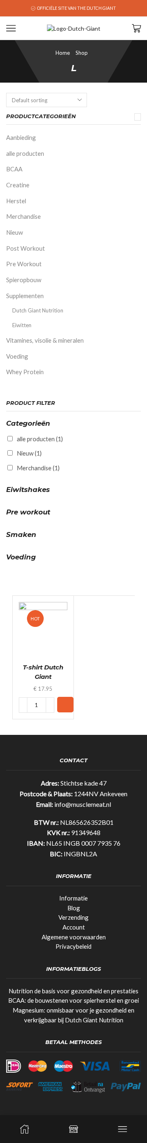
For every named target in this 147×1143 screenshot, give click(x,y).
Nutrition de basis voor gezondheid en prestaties (73, 991)
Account (73, 927)
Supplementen (25, 295)
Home (63, 52)
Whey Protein (25, 371)
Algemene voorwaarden (74, 937)
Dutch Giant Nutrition (37, 310)
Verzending (73, 917)
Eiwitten (21, 325)
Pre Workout (24, 263)
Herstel (16, 200)
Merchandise (23, 216)
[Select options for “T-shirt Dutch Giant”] (65, 704)
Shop (82, 52)
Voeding (17, 356)
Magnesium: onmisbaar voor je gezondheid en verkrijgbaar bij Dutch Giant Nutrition (73, 1015)
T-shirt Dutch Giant (43, 672)
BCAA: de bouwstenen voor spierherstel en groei (73, 1000)
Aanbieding (21, 137)
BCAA (14, 169)
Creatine (17, 185)
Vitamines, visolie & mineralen (45, 340)
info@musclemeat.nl (82, 804)
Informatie (73, 898)
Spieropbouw (23, 279)
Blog (73, 908)
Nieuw (14, 232)
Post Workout (25, 248)
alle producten (25, 153)
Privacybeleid (73, 946)
